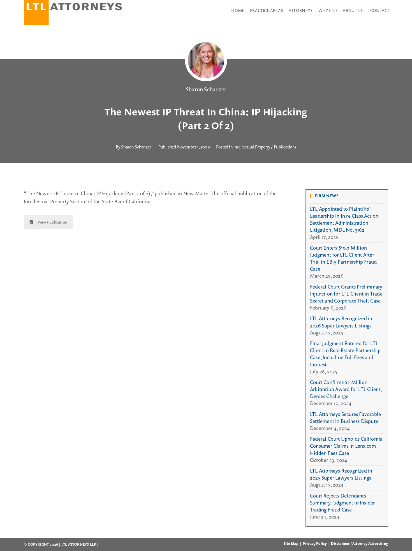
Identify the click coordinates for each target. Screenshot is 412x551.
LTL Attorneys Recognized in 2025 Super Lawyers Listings (341, 474)
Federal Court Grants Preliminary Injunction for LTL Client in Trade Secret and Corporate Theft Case (346, 293)
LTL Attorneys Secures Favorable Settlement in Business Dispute (345, 417)
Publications (285, 147)
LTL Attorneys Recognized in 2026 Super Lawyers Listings (341, 322)
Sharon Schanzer (206, 89)
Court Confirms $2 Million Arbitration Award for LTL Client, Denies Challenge (346, 389)
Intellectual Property (251, 147)
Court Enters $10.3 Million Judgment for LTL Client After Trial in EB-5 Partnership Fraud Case (343, 258)
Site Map (291, 543)
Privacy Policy (315, 543)
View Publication (52, 222)
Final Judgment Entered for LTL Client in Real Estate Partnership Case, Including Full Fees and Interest (345, 354)
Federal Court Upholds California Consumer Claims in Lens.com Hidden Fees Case (346, 445)
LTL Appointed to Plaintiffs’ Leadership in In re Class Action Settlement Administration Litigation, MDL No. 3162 (344, 219)
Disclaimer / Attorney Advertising (359, 543)
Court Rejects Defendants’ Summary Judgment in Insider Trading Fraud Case (342, 502)
